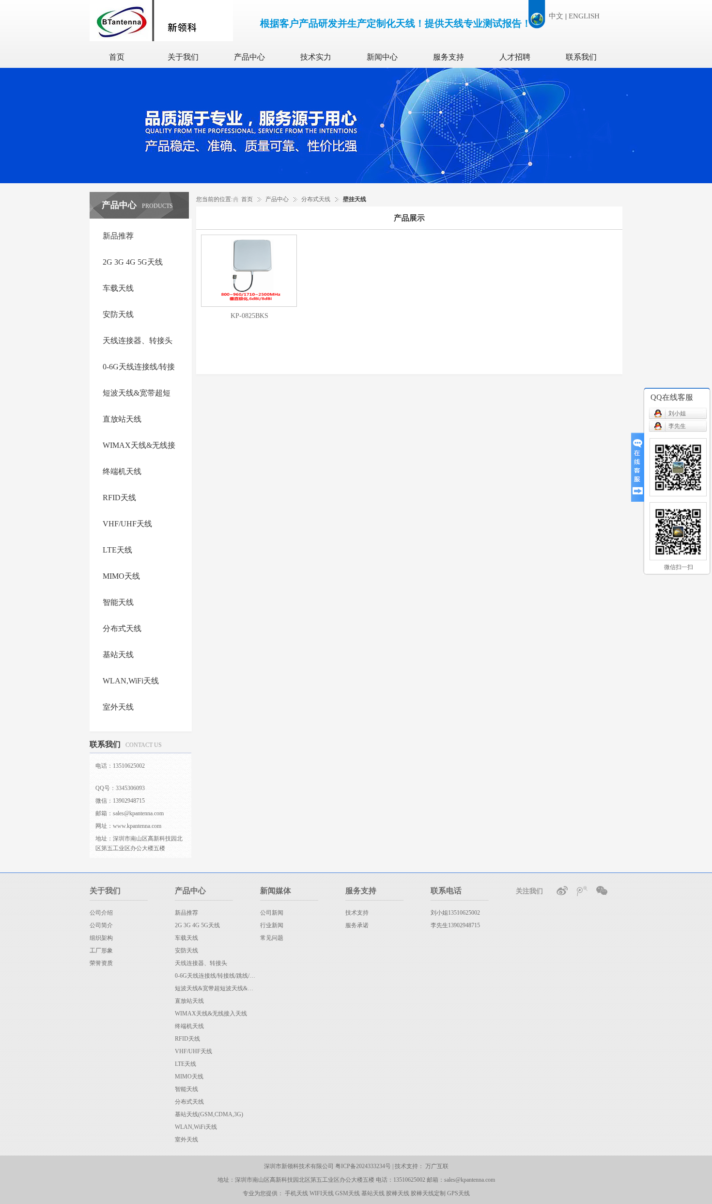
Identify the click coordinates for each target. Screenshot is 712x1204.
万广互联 (437, 1166)
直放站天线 (189, 1001)
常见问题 (271, 938)
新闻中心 (382, 57)
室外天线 (186, 1139)
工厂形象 (101, 950)
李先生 (677, 426)
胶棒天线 (397, 1193)
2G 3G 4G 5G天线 (197, 925)
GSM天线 (347, 1193)
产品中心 (249, 57)
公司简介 (101, 925)
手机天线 (296, 1193)
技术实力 (315, 57)
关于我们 (183, 57)
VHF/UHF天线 (193, 1051)
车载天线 (186, 938)
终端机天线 (189, 1026)
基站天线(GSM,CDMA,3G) (209, 1114)
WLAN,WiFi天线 (196, 1127)
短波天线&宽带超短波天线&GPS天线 (215, 988)
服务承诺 (357, 925)
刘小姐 (677, 413)
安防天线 (186, 950)
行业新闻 (271, 925)
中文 (556, 16)
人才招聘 (514, 57)
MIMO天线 (189, 1076)
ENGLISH (584, 16)
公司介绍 (101, 912)
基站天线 (373, 1193)
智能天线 (186, 1089)
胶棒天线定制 (428, 1193)
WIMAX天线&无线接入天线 (211, 1013)
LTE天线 (185, 1064)
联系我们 (581, 57)
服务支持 (448, 57)
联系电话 (446, 891)
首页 (116, 57)
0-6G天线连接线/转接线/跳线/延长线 (215, 975)
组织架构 (101, 938)
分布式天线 (315, 199)
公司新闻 (271, 912)
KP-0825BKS (249, 315)
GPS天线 (458, 1193)
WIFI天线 (322, 1193)
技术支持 (357, 912)
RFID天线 (187, 1038)
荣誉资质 (101, 963)
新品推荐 (186, 912)
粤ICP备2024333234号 (363, 1166)
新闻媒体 (275, 891)
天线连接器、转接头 (201, 963)
